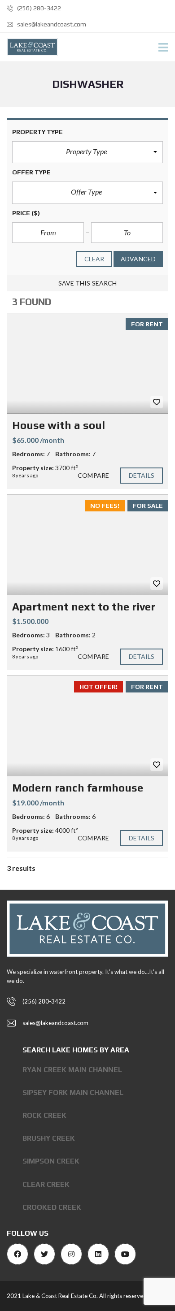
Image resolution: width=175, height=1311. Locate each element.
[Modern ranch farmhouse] (87, 725)
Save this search (87, 283)
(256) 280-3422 (38, 8)
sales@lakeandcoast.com (51, 24)
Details (142, 475)
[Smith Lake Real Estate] (29, 47)
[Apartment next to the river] (87, 544)
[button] (87, 152)
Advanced (138, 259)
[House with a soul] (87, 363)
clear (94, 259)
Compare (93, 475)
